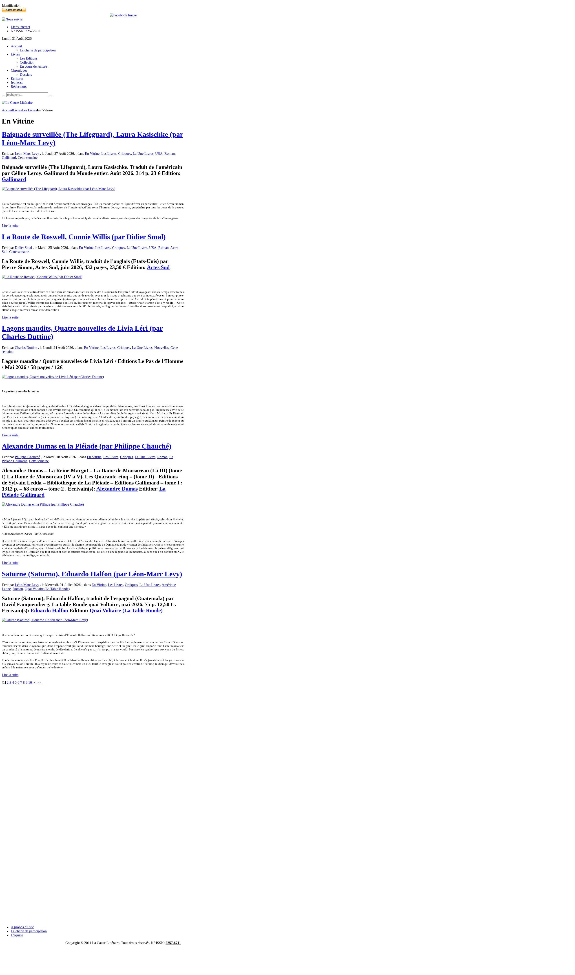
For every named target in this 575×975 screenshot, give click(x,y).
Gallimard (9, 157)
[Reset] (50, 95)
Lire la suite (10, 226)
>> (39, 682)
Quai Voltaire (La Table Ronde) (47, 589)
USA (159, 153)
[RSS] (12, 19)
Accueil (7, 110)
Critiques (124, 153)
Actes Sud (158, 267)
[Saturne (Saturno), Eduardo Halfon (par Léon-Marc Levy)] (45, 620)
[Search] (3, 95)
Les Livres (29, 110)
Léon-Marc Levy (27, 153)
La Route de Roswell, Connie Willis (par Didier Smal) (84, 237)
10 (30, 682)
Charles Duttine (26, 347)
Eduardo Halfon (49, 610)
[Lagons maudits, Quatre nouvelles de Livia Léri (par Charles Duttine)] (53, 377)
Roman (169, 153)
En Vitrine (92, 153)
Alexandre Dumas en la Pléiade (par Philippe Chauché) (86, 446)
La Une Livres (143, 153)
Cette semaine (28, 157)
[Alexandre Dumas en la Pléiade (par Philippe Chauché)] (43, 504)
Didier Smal (23, 248)
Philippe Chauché (27, 457)
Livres (17, 110)
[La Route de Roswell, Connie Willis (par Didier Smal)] (42, 277)
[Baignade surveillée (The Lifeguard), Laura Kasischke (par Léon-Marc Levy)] (58, 189)
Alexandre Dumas (117, 489)
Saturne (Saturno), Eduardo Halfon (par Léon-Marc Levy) (92, 574)
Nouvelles (161, 347)
